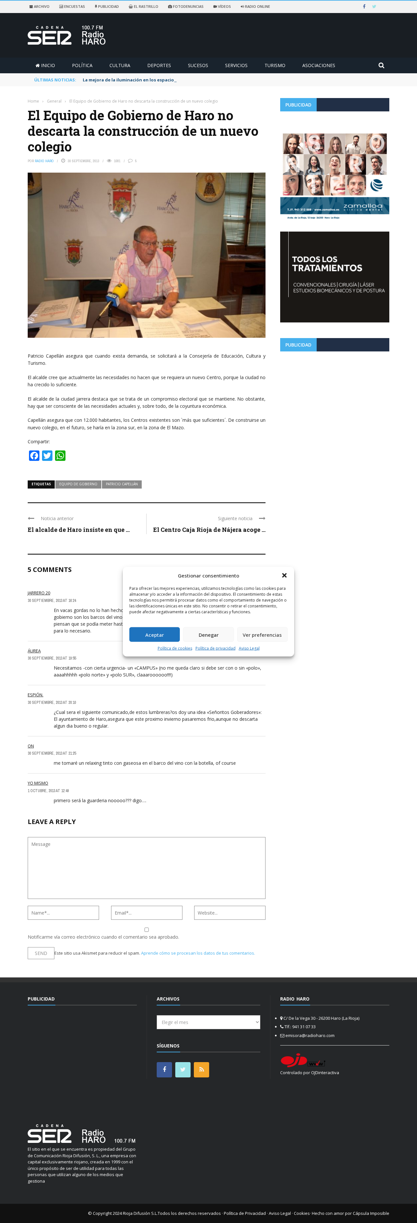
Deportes (159, 65)
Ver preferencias (262, 634)
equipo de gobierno (78, 484)
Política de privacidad (215, 648)
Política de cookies (175, 648)
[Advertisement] (334, 402)
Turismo (275, 65)
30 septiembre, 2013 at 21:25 (52, 753)
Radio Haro (44, 161)
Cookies (302, 1213)
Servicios (236, 65)
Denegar (209, 634)
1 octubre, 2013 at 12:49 (48, 790)
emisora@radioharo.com (310, 1035)
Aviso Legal (249, 648)
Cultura (119, 65)
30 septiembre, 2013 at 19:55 (52, 658)
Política (82, 65)
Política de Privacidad (245, 1213)
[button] (284, 575)
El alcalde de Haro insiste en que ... (79, 529)
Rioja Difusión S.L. (140, 1213)
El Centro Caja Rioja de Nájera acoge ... (209, 529)
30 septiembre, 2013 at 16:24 (52, 600)
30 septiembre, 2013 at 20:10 (52, 702)
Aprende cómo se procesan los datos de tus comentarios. (198, 953)
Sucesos (198, 65)
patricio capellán (122, 484)
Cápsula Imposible (371, 1213)
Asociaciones (318, 65)
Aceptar (154, 634)
